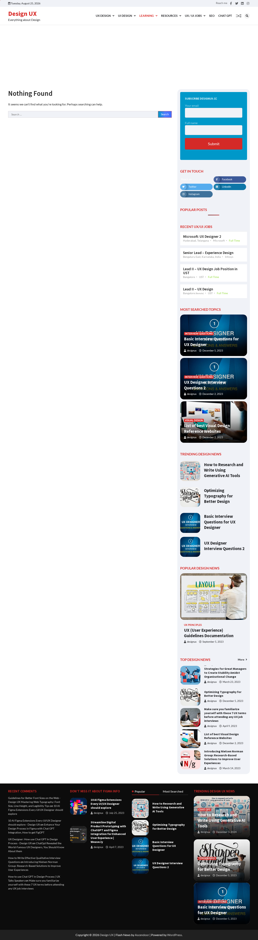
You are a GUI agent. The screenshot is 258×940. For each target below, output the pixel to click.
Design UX (22, 14)
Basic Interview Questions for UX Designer (220, 522)
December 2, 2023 (212, 394)
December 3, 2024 (226, 832)
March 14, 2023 (231, 768)
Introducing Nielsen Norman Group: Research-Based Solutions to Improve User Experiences (223, 757)
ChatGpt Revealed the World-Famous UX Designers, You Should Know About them (36, 847)
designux (192, 350)
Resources (169, 15)
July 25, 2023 (116, 813)
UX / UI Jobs (193, 15)
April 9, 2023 (230, 726)
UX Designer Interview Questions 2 (224, 545)
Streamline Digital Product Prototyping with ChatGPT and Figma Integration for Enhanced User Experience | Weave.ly (108, 832)
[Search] (247, 16)
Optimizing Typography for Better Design (218, 496)
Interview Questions (199, 333)
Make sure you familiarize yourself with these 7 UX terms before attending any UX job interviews (225, 715)
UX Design (103, 15)
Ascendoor (142, 935)
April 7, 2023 (116, 847)
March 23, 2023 (231, 682)
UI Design (125, 15)
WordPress (174, 935)
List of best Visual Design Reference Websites (221, 736)
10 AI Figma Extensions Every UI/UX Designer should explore (35, 809)
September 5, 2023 (213, 641)
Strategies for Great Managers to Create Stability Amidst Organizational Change (225, 672)
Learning (146, 15)
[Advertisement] (129, 53)
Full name (191, 123)
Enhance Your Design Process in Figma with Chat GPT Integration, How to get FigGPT (34, 828)
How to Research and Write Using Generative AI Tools (223, 470)
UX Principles (193, 625)
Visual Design (194, 420)
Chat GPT (225, 15)
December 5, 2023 (212, 350)
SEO (212, 15)
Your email (192, 105)
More (241, 659)
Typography (207, 858)
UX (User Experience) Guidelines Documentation (208, 633)
